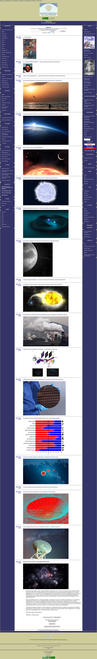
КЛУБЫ (7, 164)
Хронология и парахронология (5, 134)
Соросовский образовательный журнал (89, 122)
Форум (3, 205)
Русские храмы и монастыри (5, 107)
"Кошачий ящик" (5, 82)
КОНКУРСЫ (7, 184)
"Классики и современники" (7, 74)
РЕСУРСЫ (89, 205)
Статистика (55, 645)
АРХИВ (7, 209)
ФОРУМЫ (7, 146)
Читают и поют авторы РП (89, 167)
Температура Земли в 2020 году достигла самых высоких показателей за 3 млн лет (43, 114)
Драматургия (4, 50)
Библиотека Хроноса (88, 158)
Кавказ (3, 42)
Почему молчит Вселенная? (89, 33)
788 (53, 630)
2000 (3, 220)
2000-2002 (90, 59)
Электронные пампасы (6, 201)
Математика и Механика (89, 128)
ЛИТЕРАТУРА (7, 26)
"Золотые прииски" (5, 84)
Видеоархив (4, 110)
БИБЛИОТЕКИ (89, 154)
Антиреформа (87, 119)
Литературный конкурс (6, 190)
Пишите (17, 0)
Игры (85, 177)
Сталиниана (4, 143)
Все (84, 244)
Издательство (4, 62)
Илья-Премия (4, 195)
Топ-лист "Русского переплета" (88, 232)
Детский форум (5, 161)
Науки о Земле (87, 126)
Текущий (3, 211)
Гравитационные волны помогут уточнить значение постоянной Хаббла (40, 208)
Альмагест (4, 138)
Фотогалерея (4, 98)
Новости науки (87, 248)
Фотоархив (4, 224)
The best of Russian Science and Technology (89, 255)
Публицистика (4, 37)
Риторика (3, 104)
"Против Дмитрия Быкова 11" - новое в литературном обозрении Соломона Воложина (44, 75)
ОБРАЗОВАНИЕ (89, 112)
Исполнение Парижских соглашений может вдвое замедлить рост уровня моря (42, 80)
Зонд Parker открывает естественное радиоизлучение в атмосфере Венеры (41, 240)
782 (42, 630)
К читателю (4, 33)
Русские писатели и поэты (89, 217)
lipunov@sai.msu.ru (62, 639)
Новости (21, 0)
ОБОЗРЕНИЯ (7, 70)
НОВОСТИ (89, 240)
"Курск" (3, 40)
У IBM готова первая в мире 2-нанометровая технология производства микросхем (43, 379)
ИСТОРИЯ (7, 123)
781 (40, 630)
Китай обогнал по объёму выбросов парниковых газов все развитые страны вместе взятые (45, 314)
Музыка (3, 100)
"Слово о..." (4, 76)
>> (59, 630)
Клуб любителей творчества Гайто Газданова (7, 174)
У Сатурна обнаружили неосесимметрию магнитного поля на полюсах (40, 487)
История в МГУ (5, 129)
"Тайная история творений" (7, 78)
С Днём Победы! (27, 37)
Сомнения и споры (5, 56)
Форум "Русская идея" (6, 154)
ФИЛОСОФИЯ (7, 113)
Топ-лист (33, 0)
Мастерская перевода (6, 180)
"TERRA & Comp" (87, 103)
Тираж (85, 201)
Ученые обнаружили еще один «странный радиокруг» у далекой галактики (41, 526)
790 (57, 630)
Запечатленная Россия (6, 140)
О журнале (86, 195)
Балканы (3, 44)
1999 (3, 222)
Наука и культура (87, 57)
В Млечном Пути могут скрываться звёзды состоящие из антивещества (40, 177)
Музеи (85, 175)
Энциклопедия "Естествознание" (87, 82)
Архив (49, 645)
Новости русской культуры (7, 29)
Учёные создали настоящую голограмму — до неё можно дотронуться (40, 349)
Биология (86, 124)
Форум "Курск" (5, 156)
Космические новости (88, 76)
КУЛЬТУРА (7, 90)
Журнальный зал (5, 67)
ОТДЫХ (89, 171)
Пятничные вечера (5, 168)
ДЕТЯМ (7, 198)
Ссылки (51, 645)
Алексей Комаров (50, 652)
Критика (3, 54)
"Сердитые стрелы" (5, 87)
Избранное (86, 219)
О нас (12, 0)
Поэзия (3, 48)
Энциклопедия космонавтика (87, 79)
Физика (85, 132)
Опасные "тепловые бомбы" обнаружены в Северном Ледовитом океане (40, 457)
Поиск (85, 208)
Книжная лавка (5, 64)
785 (47, 630)
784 (46, 630)
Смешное (86, 183)
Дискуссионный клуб (6, 150)
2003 (3, 214)
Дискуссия (39, 0)
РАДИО (89, 164)
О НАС (89, 187)
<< (38, 630)
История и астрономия (88, 53)
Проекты (86, 210)
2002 (3, 216)
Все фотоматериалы (6, 226)
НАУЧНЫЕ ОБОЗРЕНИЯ (89, 96)
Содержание (7, 0)
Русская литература (88, 136)
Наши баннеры (87, 236)
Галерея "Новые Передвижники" (48, 647)
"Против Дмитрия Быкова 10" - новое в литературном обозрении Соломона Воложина (44, 279)
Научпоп (85, 160)
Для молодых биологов (90, 150)
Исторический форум (6, 158)
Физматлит (86, 87)
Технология (86, 130)
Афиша (3, 31)
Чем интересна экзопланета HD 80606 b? (33, 147)
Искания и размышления (6, 52)
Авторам (85, 193)
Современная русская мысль (7, 117)
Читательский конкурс (6, 192)
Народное (86, 181)
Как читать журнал (88, 197)
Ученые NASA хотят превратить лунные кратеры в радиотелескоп (39, 491)
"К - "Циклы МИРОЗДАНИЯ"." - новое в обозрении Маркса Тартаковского (41, 61)
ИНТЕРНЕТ (89, 227)
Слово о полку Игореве (6, 131)
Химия (85, 134)
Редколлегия (86, 190)
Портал (2, 0)
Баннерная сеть (87, 234)
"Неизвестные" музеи (6, 102)
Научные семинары (88, 92)
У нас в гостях (4, 60)
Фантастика (4, 203)
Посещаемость (87, 213)
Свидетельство (47, 28)
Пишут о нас (86, 199)
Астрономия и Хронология (7, 136)
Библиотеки (86, 221)
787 (51, 630)
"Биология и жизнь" (88, 108)
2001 (3, 218)
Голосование (27, 0)
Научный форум (5, 152)
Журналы (86, 215)
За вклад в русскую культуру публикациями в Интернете (7, 187)
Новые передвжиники (6, 96)
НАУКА (89, 26)
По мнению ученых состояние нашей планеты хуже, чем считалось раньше (41, 418)
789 (55, 630)
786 (49, 630)
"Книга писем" (4, 80)
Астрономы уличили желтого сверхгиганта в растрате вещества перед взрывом (42, 284)
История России (5, 127)
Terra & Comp (35, 614)
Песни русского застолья (89, 179)
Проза (3, 46)
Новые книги (4, 58)
